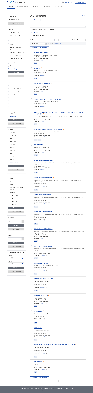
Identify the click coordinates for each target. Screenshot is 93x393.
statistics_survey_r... (16, 88)
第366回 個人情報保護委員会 (41, 52)
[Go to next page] (63, 40)
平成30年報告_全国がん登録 (41, 295)
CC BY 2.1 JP (14, 195)
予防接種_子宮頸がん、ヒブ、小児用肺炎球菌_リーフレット (48, 99)
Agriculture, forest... (16, 40)
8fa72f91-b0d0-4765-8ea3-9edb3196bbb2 (31, 194)
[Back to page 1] (50, 40)
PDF (12, 132)
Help (36, 388)
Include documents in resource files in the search (43, 29)
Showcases (36, 6)
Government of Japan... (17, 181)
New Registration (80, 2)
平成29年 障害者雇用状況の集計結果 (43, 194)
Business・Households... (16, 48)
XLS (12, 138)
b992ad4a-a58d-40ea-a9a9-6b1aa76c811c (31, 328)
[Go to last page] (65, 40)
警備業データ (37, 68)
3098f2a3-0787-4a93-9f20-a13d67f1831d (31, 295)
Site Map (71, 388)
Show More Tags (12, 116)
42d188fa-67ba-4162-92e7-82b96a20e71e (31, 112)
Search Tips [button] (33, 32)
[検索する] (84, 26)
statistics (13, 85)
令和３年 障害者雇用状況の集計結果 (43, 177)
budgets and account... (17, 109)
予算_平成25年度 (38, 361)
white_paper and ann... (17, 94)
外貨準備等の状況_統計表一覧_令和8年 (43, 278)
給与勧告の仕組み (38, 311)
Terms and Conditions (43, 388)
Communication (47, 6)
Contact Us (59, 388)
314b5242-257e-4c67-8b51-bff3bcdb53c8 (31, 311)
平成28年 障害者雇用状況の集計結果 (43, 229)
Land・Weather (15, 55)
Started (10, 255)
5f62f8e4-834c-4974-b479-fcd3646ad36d (31, 344)
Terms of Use (30, 388)
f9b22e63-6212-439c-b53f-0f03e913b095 (31, 263)
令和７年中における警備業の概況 (42, 83)
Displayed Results (76, 39)
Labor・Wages (15, 63)
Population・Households (16, 59)
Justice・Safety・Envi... (16, 36)
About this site (23, 388)
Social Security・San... (17, 52)
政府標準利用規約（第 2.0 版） (16, 188)
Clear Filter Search (16, 23)
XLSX (13, 141)
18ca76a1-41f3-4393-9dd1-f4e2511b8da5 (31, 177)
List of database (58, 6)
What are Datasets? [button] (34, 19)
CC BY (13, 178)
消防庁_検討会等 (38, 328)
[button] (65, 2)
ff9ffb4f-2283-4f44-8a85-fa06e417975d (31, 211)
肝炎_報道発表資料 (38, 145)
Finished (10, 261)
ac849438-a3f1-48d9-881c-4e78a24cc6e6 (31, 246)
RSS (85, 15)
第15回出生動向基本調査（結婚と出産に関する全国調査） (48, 129)
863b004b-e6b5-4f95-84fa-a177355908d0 (31, 160)
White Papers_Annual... (15, 112)
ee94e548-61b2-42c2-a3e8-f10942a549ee (31, 83)
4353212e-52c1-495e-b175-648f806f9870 (31, 52)
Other (12, 66)
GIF (12, 156)
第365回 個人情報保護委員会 (41, 263)
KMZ (12, 159)
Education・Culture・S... (16, 43)
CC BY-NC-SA (14, 204)
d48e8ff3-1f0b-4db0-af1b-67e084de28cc (31, 99)
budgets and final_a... (16, 91)
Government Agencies (14, 19)
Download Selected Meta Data (39, 47)
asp (35, 139)
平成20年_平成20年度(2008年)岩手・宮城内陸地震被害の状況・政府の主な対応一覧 (54, 344)
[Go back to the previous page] (53, 40)
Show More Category (13, 69)
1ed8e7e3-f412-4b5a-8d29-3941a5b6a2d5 (31, 68)
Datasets (11, 6)
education (14, 106)
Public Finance (15, 32)
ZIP (12, 147)
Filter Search (16, 72)
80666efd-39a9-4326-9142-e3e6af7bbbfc (31, 361)
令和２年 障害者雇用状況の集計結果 (43, 211)
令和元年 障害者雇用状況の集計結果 (43, 246)
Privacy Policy (52, 388)
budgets (13, 103)
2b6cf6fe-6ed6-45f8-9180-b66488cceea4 (31, 129)
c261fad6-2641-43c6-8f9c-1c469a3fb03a (31, 145)
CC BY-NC (13, 201)
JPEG (13, 150)
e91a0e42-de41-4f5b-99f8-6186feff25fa (31, 278)
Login (72, 2)
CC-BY (13, 184)
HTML (13, 135)
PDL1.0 (12, 192)
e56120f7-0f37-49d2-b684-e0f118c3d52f (31, 229)
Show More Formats (13, 162)
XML (12, 153)
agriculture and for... (16, 97)
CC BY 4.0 (13, 198)
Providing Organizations (23, 6)
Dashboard (65, 388)
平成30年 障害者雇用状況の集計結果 (43, 160)
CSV (12, 144)
